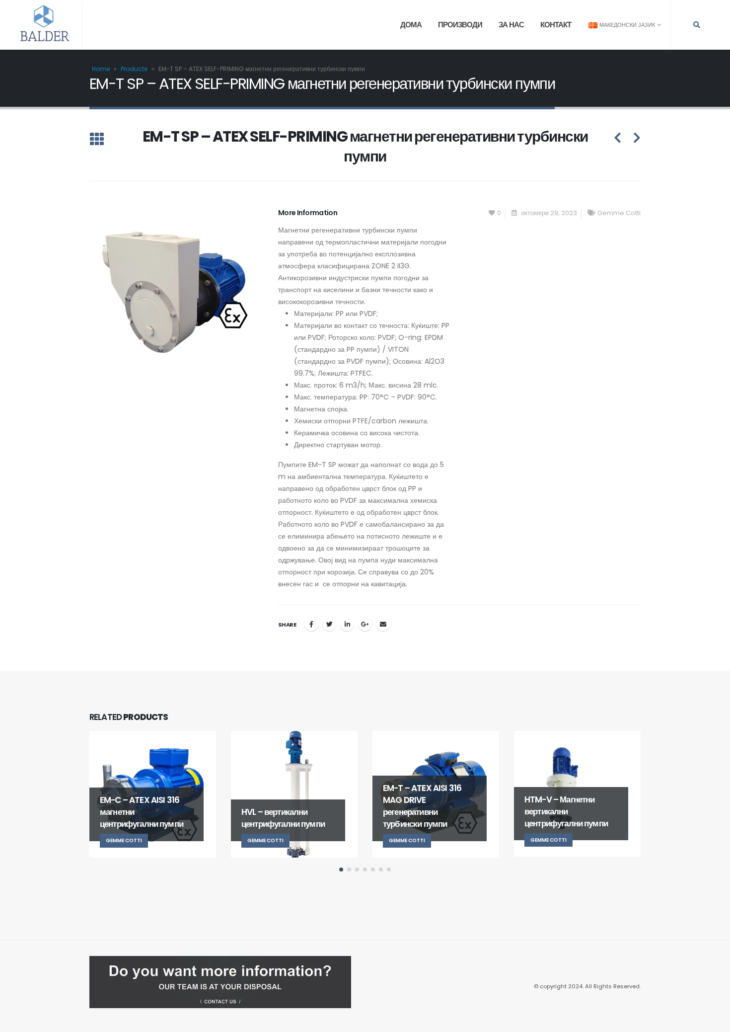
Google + (365, 624)
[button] (341, 869)
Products (134, 69)
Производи (460, 24)
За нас (511, 24)
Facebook (311, 624)
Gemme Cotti (619, 213)
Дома (411, 24)
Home (101, 69)
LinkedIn (347, 624)
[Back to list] (96, 140)
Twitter (329, 624)
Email (383, 624)
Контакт (555, 24)
